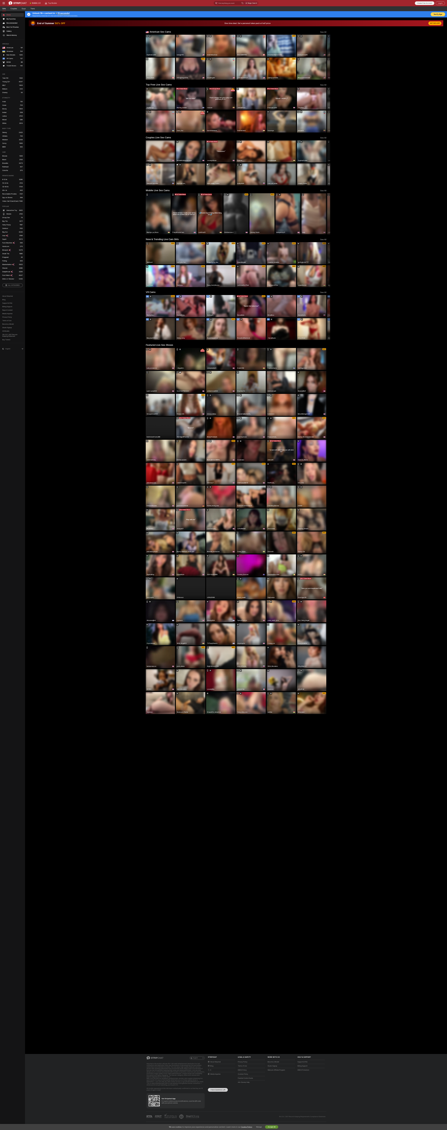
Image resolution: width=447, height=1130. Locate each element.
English (195, 1058)
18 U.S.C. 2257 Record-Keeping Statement (10, 335)
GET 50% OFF (435, 23)
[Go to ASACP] (158, 1116)
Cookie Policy (246, 1127)
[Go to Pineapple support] (181, 1116)
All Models (5, 331)
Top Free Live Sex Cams (159, 84)
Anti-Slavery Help (244, 1082)
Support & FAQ (7, 303)
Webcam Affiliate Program (276, 1070)
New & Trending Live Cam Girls (162, 239)
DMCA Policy (242, 1070)
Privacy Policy (7, 317)
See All (323, 32)
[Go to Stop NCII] (193, 1116)
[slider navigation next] (324, 57)
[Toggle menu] (3, 3)
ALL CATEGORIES (14, 285)
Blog (3, 299)
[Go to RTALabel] (150, 1116)
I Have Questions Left (217, 1090)
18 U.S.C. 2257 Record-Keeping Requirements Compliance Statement (302, 1116)
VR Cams (151, 292)
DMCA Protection (303, 1070)
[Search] (242, 3)
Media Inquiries (7, 313)
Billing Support (7, 306)
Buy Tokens (6, 340)
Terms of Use (6, 320)
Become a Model (8, 324)
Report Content (7, 310)
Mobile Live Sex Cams (158, 190)
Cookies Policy (243, 1074)
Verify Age (438, 14)
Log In (440, 3)
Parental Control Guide (245, 1078)
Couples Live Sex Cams (158, 137)
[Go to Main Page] (17, 3)
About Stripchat (7, 296)
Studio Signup (7, 327)
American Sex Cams (160, 31)
